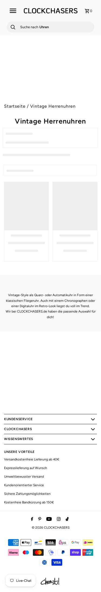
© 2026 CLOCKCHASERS (50, 527)
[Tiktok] (66, 519)
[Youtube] (48, 519)
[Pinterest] (39, 519)
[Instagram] (58, 519)
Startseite (15, 106)
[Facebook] (31, 519)
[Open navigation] (13, 10)
